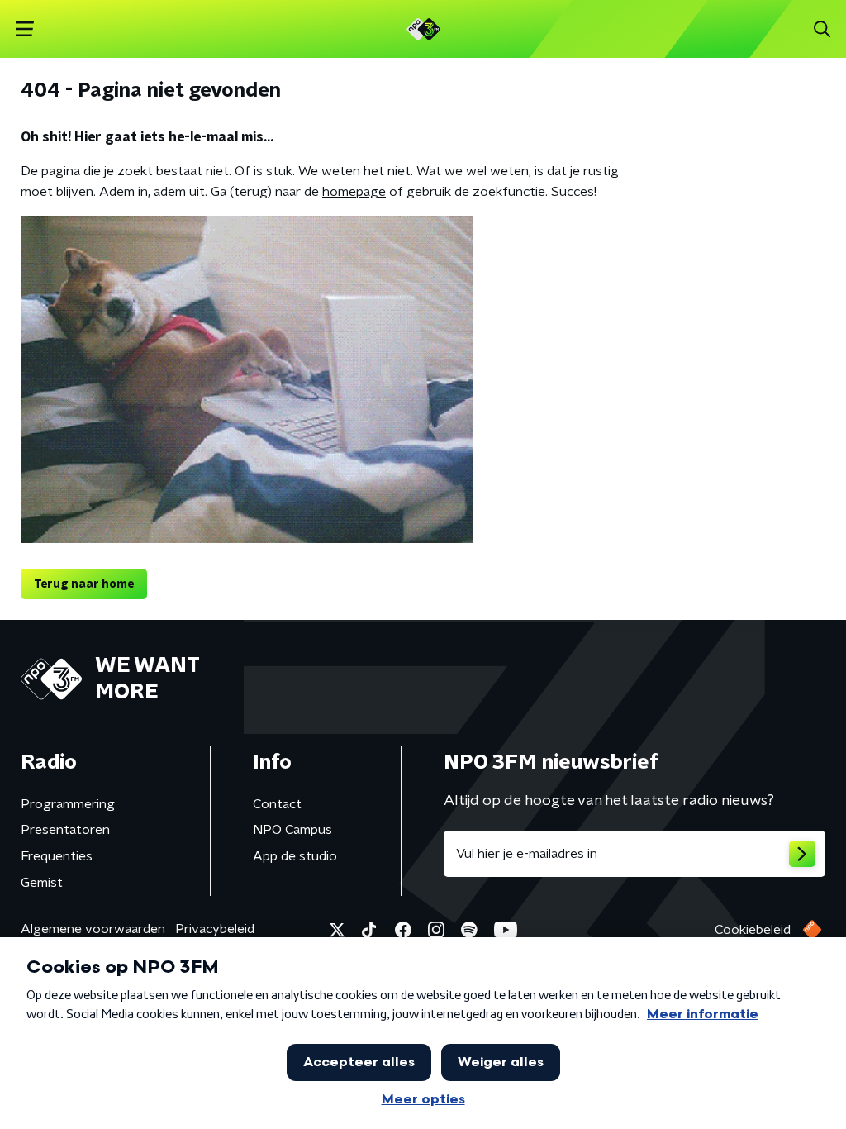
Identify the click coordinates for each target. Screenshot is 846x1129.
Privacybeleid (214, 929)
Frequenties (57, 856)
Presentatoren (65, 829)
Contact (277, 804)
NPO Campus (292, 829)
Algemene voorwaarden (93, 929)
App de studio (295, 856)
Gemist (42, 882)
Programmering (68, 804)
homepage (354, 191)
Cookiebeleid (753, 929)
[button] (24, 29)
